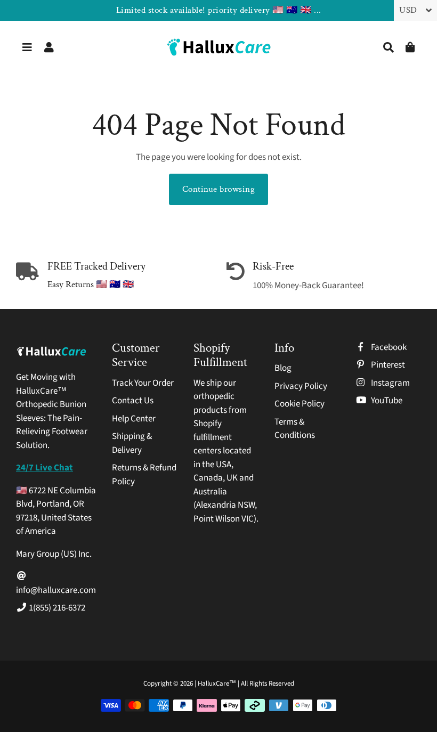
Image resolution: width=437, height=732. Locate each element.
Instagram (389, 383)
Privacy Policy (300, 386)
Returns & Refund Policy (144, 474)
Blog (283, 368)
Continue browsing (218, 189)
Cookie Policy (299, 403)
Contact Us (132, 400)
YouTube (385, 400)
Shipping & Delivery (132, 443)
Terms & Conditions (294, 429)
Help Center (134, 418)
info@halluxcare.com (56, 590)
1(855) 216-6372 (56, 607)
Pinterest (387, 365)
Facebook (388, 347)
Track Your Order (143, 383)
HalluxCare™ (218, 683)
